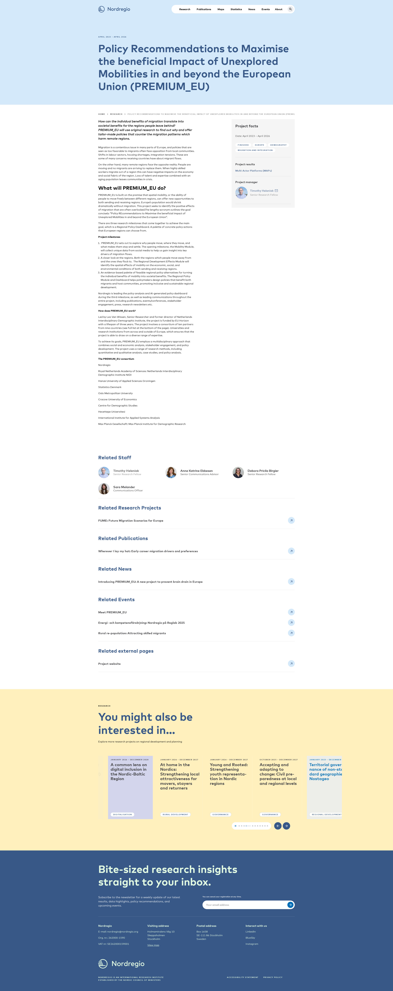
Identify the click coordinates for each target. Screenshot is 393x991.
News (251, 9)
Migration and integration (255, 150)
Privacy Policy (272, 977)
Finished (243, 145)
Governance (211, 814)
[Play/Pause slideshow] (235, 826)
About (278, 9)
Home (101, 114)
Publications (204, 9)
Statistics (236, 9)
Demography (278, 145)
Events (266, 9)
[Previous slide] (278, 826)
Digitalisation (112, 814)
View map (153, 945)
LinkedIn (251, 931)
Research (184, 9)
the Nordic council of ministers (139, 980)
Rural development (165, 814)
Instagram (252, 943)
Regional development (317, 814)
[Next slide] (286, 826)
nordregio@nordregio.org (122, 931)
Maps (221, 9)
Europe (259, 145)
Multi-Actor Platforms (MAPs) (253, 170)
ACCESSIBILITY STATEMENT (242, 977)
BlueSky (250, 937)
